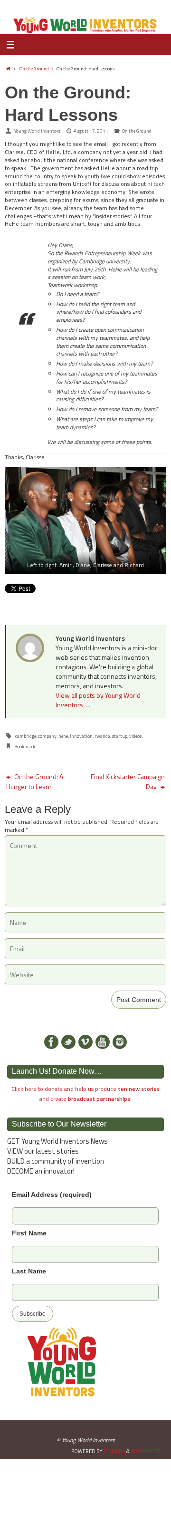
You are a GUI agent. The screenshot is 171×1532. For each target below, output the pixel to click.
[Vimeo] (85, 1042)
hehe (63, 736)
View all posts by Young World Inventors (98, 700)
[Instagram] (120, 1042)
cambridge (25, 736)
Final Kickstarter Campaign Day (128, 781)
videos (135, 736)
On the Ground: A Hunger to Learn (34, 781)
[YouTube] (102, 1042)
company (47, 736)
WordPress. (146, 1451)
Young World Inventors (37, 131)
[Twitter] (68, 1042)
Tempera (114, 1451)
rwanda (102, 736)
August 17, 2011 (91, 131)
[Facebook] (51, 1042)
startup (119, 736)
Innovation (81, 736)
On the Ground (34, 68)
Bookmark (24, 746)
